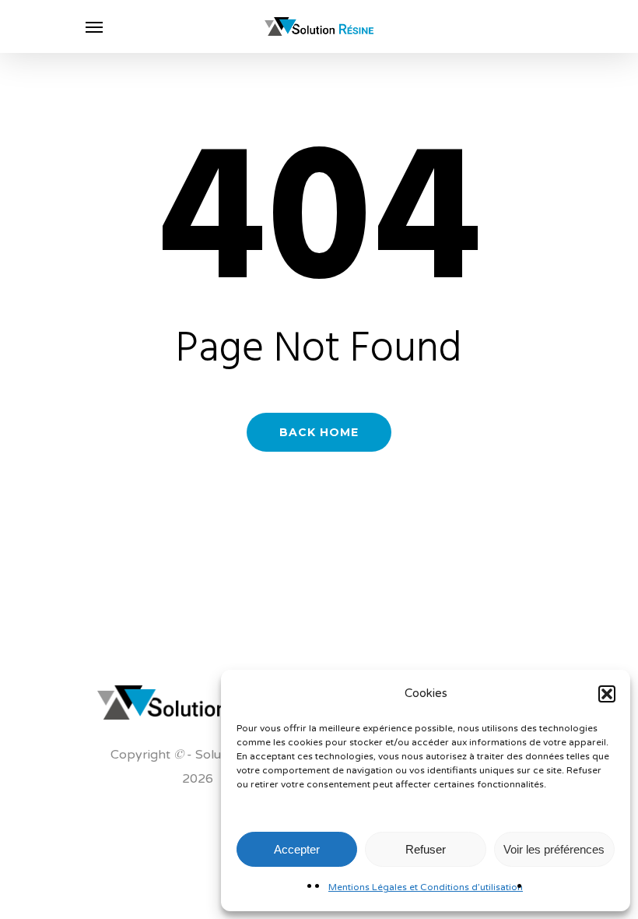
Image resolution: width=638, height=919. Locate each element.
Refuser (425, 849)
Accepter (297, 849)
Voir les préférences (554, 849)
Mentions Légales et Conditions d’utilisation (425, 887)
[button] (607, 694)
